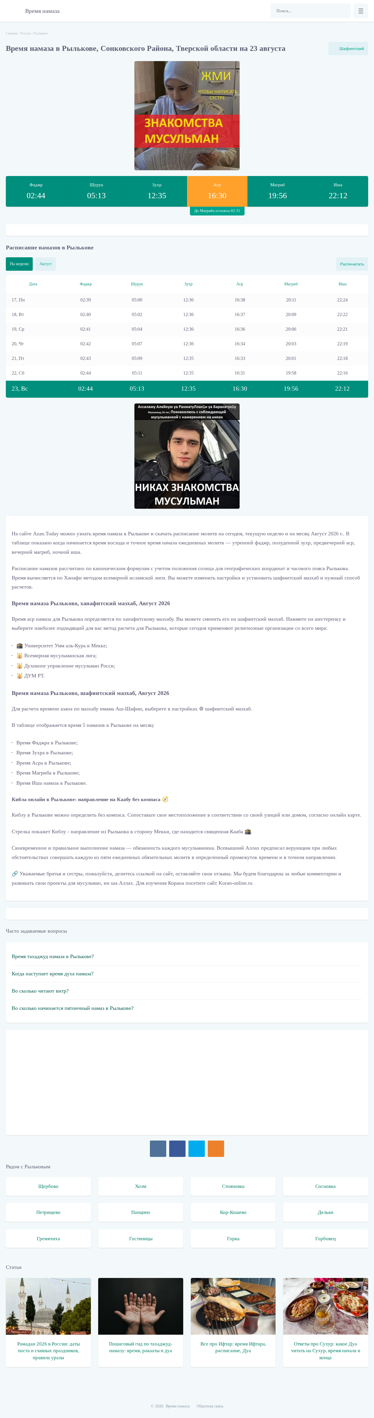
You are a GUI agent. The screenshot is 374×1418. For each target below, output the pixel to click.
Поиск (343, 11)
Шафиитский (352, 48)
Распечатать (352, 264)
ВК (158, 1149)
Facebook (177, 1149)
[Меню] (361, 11)
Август (45, 264)
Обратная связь (210, 1406)
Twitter (196, 1149)
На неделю (19, 264)
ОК (216, 1149)
